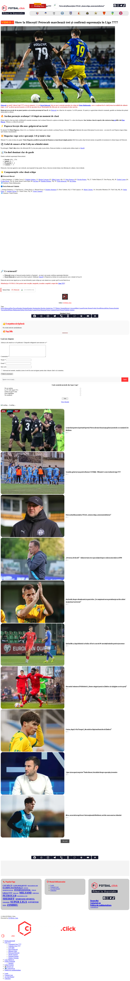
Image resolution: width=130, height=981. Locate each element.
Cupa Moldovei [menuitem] (9, 959)
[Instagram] (118, 5)
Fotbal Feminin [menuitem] (9, 965)
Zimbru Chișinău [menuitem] (13, 958)
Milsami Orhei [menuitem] (12, 951)
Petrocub (3, 105)
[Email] (88, 316)
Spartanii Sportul (25, 899)
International (22, 890)
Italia (34, 890)
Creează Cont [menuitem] (9, 975)
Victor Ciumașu (37, 191)
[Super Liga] (45, 13)
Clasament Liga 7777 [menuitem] (14, 944)
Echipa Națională (13, 888)
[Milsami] (79, 13)
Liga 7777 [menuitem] (8, 942)
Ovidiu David (5, 181)
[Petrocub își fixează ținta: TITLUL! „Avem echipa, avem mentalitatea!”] (32, 516)
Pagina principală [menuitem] (10, 941)
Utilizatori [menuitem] (8, 978)
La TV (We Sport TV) (11, 390)
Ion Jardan (73, 181)
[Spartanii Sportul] (104, 13)
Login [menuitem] (6, 973)
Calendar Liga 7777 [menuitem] (14, 946)
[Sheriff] (96, 13)
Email (3, 363)
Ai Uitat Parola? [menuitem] (9, 977)
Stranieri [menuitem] (10, 963)
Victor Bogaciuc (62, 181)
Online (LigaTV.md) (11, 391)
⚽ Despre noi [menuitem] (9, 966)
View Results (65, 402)
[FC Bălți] (62, 13)
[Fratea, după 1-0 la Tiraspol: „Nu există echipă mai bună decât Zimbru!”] (32, 730)
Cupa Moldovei (20, 886)
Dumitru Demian (46, 181)
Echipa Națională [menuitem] (10, 961)
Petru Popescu (69, 179)
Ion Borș (35, 181)
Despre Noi (94, 901)
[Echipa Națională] (37, 13)
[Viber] (61, 316)
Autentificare (94, 907)
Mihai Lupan (56, 179)
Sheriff (82, 148)
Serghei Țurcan (11, 191)
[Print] (81, 316)
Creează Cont (54, 887)
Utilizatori (53, 890)
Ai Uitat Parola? (55, 889)
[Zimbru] (112, 13)
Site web (3, 367)
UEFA (4, 905)
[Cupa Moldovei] (54, 13)
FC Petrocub (15, 290)
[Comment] (74, 316)
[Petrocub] (87, 13)
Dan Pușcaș (13, 308)
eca (115, 120)
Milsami (25, 892)
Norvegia (35, 893)
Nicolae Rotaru (81, 179)
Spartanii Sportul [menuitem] (13, 956)
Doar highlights (9, 393)
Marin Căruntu (88, 189)
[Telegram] (121, 5)
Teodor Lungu (121, 179)
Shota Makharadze (85, 105)
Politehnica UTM (22, 896)
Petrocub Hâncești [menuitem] (13, 953)
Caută (124, 379)
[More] (95, 316)
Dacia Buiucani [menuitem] (13, 949)
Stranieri (6, 902)
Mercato (15, 893)
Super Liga (18, 901)
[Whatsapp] (41, 316)
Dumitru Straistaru (50, 189)
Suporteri (33, 902)
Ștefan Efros (24, 310)
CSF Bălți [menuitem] (11, 947)
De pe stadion (9, 388)
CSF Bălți (7, 886)
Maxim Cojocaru (44, 179)
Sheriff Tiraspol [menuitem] (13, 954)
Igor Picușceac (8, 890)
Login (52, 885)
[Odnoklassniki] (68, 316)
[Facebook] (114, 5)
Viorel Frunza (60, 310)
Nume (3, 360)
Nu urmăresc (8, 395)
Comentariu (5, 356)
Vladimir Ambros (30, 179)
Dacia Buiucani (45, 105)
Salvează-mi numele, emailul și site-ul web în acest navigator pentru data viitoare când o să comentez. (33, 370)
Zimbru (12, 904)
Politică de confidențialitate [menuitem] (13, 970)
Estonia (26, 888)
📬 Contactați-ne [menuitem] (10, 968)
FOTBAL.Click (67, 303)
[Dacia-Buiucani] (71, 13)
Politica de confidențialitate (100, 905)
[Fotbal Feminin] (121, 13)
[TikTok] (124, 5)
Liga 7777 (61, 283)
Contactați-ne (95, 903)
